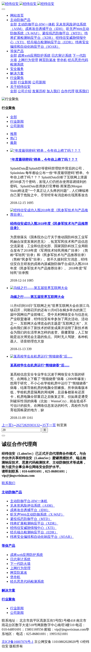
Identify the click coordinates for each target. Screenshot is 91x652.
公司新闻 (17, 126)
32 (38, 425)
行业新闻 (17, 121)
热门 (13, 138)
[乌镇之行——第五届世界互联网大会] (39, 288)
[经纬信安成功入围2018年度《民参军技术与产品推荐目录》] (49, 214)
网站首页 (17, 15)
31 (34, 425)
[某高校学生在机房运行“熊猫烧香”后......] (41, 356)
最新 (13, 142)
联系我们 (8, 483)
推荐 (13, 134)
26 (17, 425)
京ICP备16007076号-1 (17, 642)
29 (28, 425)
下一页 (51, 425)
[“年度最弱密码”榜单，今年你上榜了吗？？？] (45, 150)
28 (24, 425)
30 (31, 425)
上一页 (7, 425)
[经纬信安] (45, 4)
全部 (13, 24)
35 (44, 425)
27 (21, 425)
